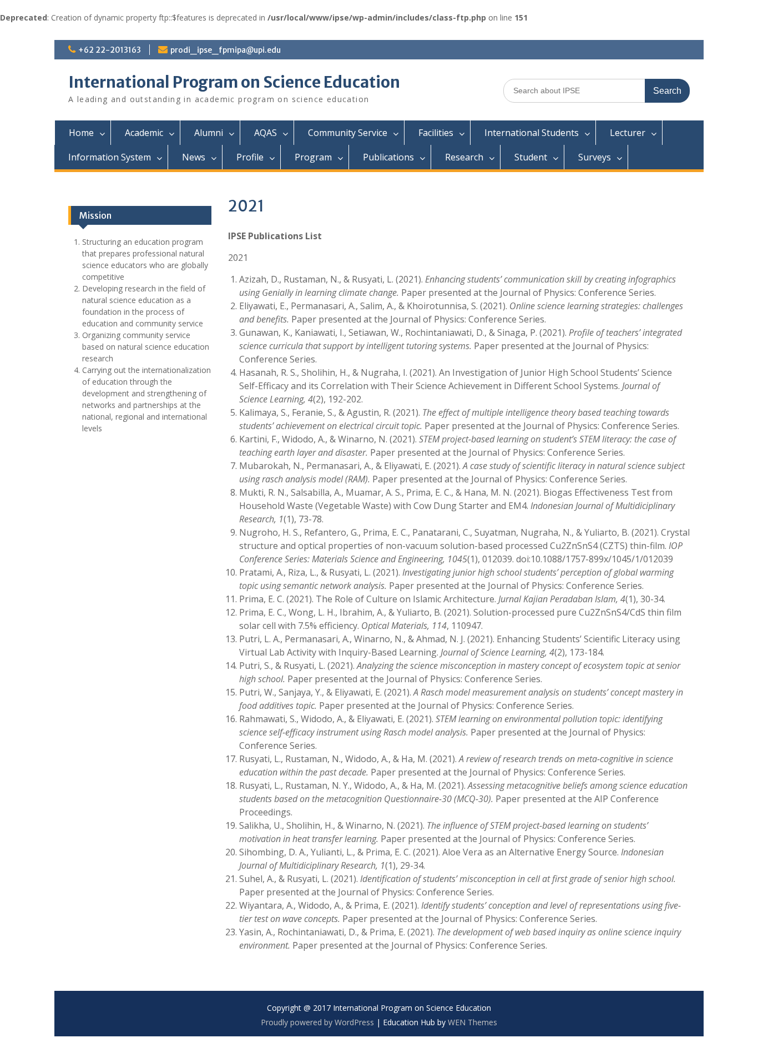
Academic (144, 133)
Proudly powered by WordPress (317, 1022)
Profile (250, 157)
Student (530, 157)
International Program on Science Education (234, 82)
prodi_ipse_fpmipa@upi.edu (225, 50)
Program (313, 157)
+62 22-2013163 (109, 50)
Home (81, 133)
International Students (531, 133)
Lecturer (627, 133)
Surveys (594, 157)
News (193, 157)
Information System (109, 157)
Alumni (208, 133)
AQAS (265, 133)
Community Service (347, 133)
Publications (388, 157)
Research (464, 157)
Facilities (435, 133)
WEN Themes (472, 1022)
